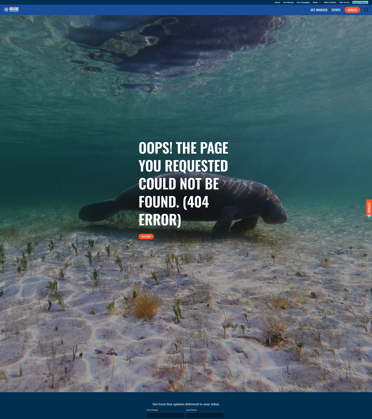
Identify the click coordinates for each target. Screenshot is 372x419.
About (277, 2)
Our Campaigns (303, 2)
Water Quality (330, 2)
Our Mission (288, 2)
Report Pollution (360, 2)
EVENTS (336, 10)
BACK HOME (146, 236)
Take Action (344, 2)
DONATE (352, 10)
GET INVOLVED (319, 10)
